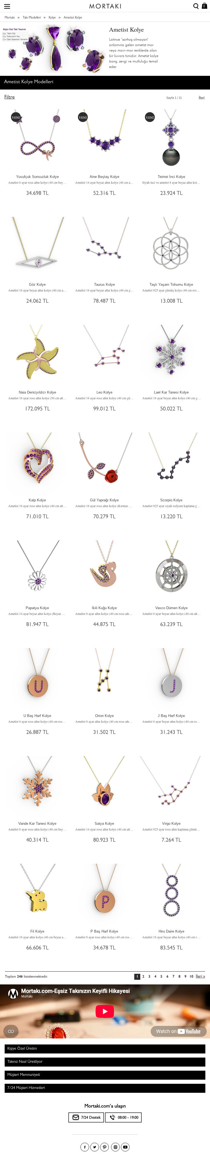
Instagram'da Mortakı (115, 1147)
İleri (202, 97)
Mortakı (10, 18)
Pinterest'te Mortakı (104, 1147)
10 (191, 977)
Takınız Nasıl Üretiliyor (24, 1062)
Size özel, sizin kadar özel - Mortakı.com (105, 5)
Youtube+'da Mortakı (125, 1147)
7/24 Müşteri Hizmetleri (26, 1088)
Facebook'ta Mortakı (84, 1147)
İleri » (200, 977)
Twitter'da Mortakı (94, 1147)
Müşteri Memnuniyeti (23, 1075)
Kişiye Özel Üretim (22, 1049)
